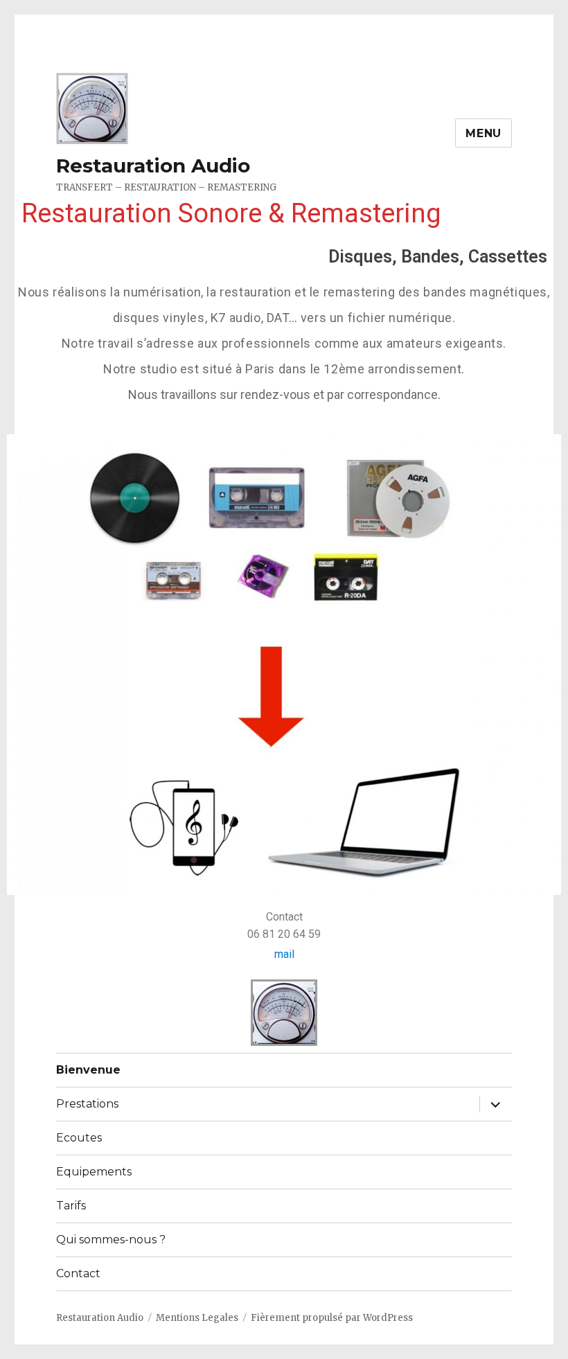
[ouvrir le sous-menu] (495, 1104)
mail (284, 954)
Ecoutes (79, 1137)
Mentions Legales (197, 1318)
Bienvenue (88, 1069)
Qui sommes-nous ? (111, 1239)
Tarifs (71, 1205)
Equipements (94, 1171)
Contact (78, 1273)
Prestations (87, 1103)
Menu (483, 133)
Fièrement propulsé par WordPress (332, 1318)
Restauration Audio (153, 165)
